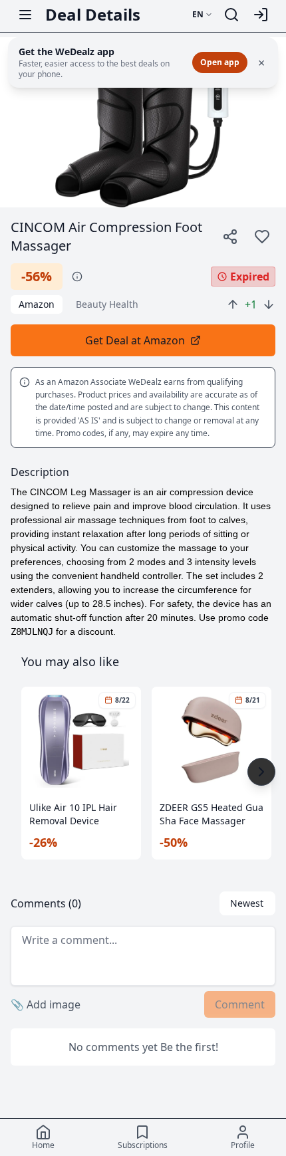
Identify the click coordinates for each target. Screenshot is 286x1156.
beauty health (107, 304)
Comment (240, 1004)
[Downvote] (268, 304)
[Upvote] (232, 304)
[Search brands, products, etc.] (231, 14)
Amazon (37, 304)
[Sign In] (260, 14)
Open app (219, 62)
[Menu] (25, 14)
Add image (45, 1004)
